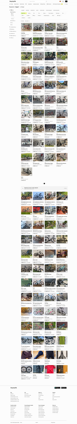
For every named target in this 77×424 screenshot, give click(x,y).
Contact (53, 393)
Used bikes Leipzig (55, 412)
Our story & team (40, 395)
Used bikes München (55, 408)
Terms (21, 422)
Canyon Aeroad (13, 408)
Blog (39, 398)
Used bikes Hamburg (55, 409)
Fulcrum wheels (27, 412)
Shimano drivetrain (27, 406)
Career (39, 396)
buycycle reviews (40, 399)
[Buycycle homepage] (13, 1)
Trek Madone (12, 415)
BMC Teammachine (13, 412)
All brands (12, 393)
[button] (23, 35)
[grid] (47, 23)
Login (63, 1)
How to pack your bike (28, 395)
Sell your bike (26, 393)
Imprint (37, 422)
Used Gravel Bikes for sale (14, 398)
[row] (47, 23)
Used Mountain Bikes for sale (15, 399)
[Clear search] (46, 1)
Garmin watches (40, 406)
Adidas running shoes (41, 412)
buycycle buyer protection (56, 396)
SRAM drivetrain (27, 408)
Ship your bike (54, 399)
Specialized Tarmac (13, 406)
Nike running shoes (41, 409)
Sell (66, 1)
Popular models (13, 395)
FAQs (53, 395)
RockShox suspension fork (28, 415)
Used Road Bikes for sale (14, 396)
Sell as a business (27, 396)
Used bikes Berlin (54, 406)
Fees (53, 398)
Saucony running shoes (41, 415)
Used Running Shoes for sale (15, 401)
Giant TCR (12, 409)
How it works (40, 393)
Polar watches (40, 408)
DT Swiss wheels (27, 409)
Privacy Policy (53, 422)
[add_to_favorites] (31, 30)
